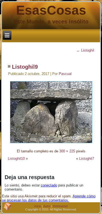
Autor (46, 206)
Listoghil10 (16, 158)
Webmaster (60, 206)
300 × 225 (67, 151)
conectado (49, 185)
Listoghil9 (25, 67)
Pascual (65, 74)
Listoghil (85, 50)
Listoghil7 (86, 158)
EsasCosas (51, 10)
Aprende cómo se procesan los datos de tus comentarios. (48, 198)
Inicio (37, 206)
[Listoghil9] (51, 144)
